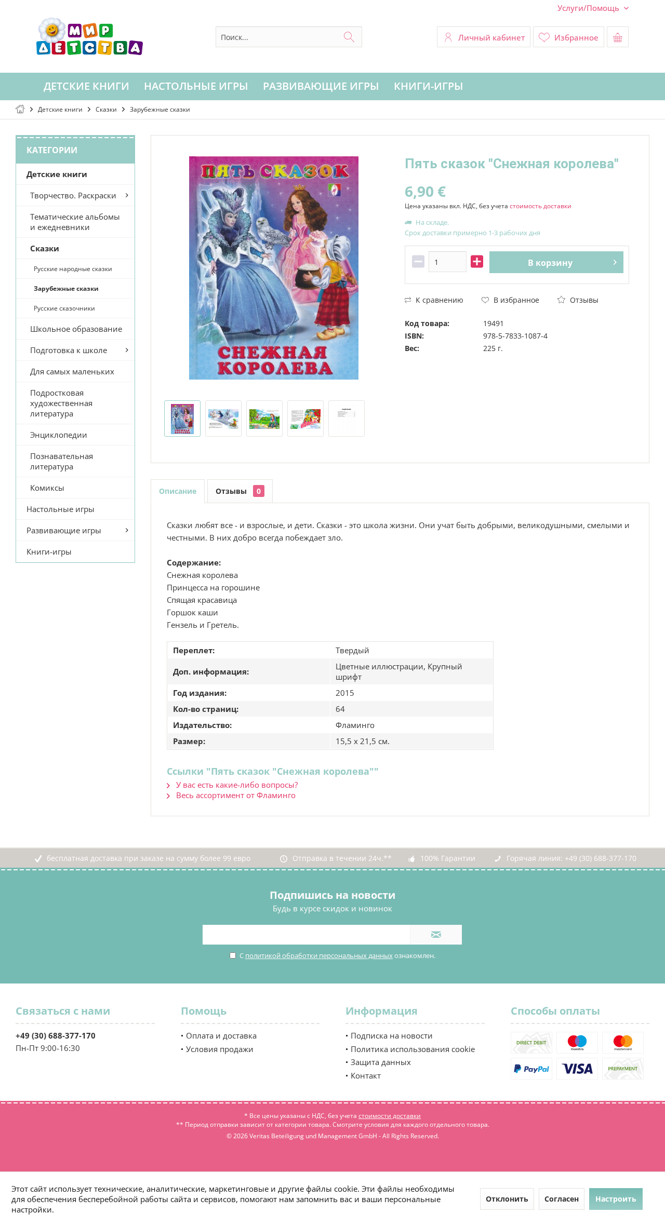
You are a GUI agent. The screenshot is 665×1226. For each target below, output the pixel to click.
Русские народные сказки (73, 268)
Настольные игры (60, 509)
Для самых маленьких (72, 371)
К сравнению (438, 300)
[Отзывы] (517, 177)
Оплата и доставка (221, 1035)
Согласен (561, 1199)
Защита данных (381, 1062)
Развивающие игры (63, 530)
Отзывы (583, 300)
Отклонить (507, 1199)
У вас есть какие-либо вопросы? (236, 784)
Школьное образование (76, 329)
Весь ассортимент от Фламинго (235, 795)
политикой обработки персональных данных (319, 955)
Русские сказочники (64, 308)
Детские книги (56, 174)
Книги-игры (49, 551)
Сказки (44, 248)
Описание (177, 491)
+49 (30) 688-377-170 (600, 858)
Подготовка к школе (68, 350)
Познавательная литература (61, 461)
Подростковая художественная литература (61, 403)
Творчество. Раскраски (73, 195)
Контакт (366, 1075)
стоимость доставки (540, 205)
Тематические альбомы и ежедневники (75, 221)
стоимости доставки (389, 1115)
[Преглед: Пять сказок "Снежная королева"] (182, 418)
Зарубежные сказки (66, 288)
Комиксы (47, 487)
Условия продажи (220, 1049)
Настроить (615, 1199)
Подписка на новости (392, 1035)
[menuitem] (589, 8)
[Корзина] (618, 36)
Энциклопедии (58, 434)
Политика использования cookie (413, 1049)
